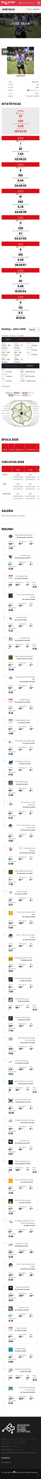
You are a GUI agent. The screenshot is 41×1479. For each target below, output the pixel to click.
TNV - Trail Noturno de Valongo (27, 849)
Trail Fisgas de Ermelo (22, 761)
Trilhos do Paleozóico (22, 1017)
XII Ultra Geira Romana (23, 1369)
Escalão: (4, 350)
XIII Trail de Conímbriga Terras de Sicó (26, 1039)
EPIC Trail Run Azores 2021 (24, 1081)
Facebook (6, 1462)
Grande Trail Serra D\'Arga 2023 (25, 678)
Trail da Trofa (25, 555)
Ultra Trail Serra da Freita (24, 1180)
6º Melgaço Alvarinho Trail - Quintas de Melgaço (25, 1222)
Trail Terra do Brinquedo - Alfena (25, 596)
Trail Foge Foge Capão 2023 (25, 741)
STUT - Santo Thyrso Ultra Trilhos (26, 936)
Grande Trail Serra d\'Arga (24, 1120)
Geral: (4, 343)
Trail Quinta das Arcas (23, 1100)
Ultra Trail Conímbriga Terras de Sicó (27, 1389)
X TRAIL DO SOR (24, 700)
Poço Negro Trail (22, 576)
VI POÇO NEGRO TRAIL (22, 720)
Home (28, 9)
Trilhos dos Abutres (22, 1061)
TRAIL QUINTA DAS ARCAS (23, 535)
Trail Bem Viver (20, 1349)
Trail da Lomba (21, 891)
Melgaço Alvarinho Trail (23, 958)
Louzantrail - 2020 (21, 1244)
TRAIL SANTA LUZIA (21, 782)
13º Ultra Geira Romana (23, 978)
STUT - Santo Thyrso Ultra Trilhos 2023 (26, 826)
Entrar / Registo (27, 3)
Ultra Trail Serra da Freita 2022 (26, 913)
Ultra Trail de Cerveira (23, 1200)
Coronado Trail (21, 617)
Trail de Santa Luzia (22, 999)
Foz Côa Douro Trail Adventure (28, 803)
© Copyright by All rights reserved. (20, 1472)
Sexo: (3, 357)
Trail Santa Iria (24, 638)
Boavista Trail (34, 90)
